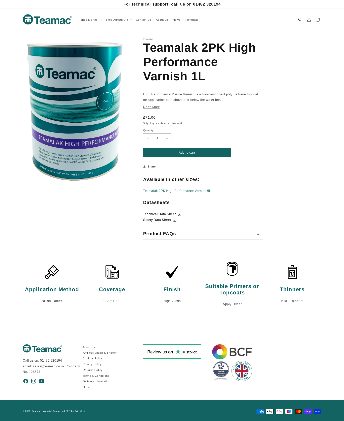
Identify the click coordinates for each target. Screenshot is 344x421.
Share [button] (152, 166)
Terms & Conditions (96, 375)
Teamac (36, 411)
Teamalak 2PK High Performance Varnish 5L (177, 191)
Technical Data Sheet (160, 214)
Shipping (148, 123)
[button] (90, 19)
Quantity (148, 130)
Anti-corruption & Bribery (100, 352)
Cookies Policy (93, 357)
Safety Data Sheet (157, 220)
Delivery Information (96, 380)
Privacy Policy (92, 363)
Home (87, 386)
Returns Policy (93, 369)
